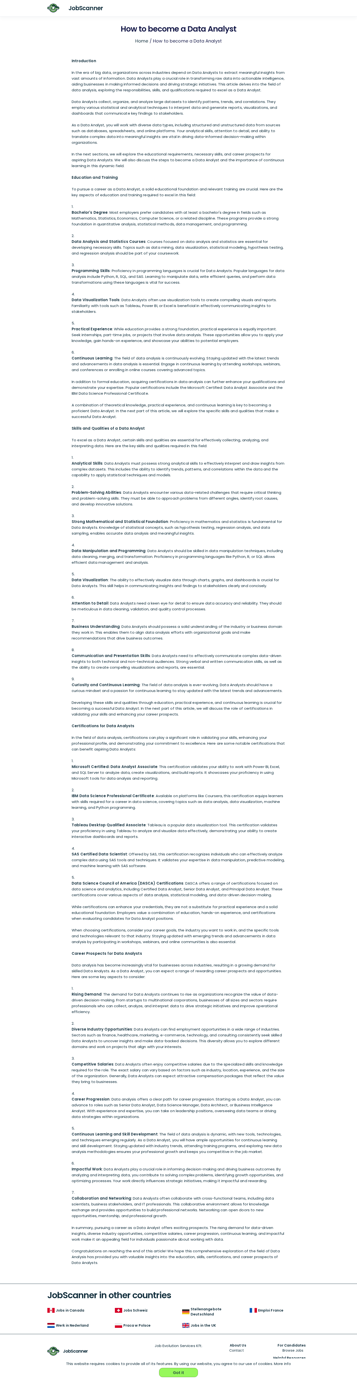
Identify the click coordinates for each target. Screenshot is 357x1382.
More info (282, 1363)
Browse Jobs (293, 1350)
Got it (178, 1372)
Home (141, 41)
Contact (236, 1350)
